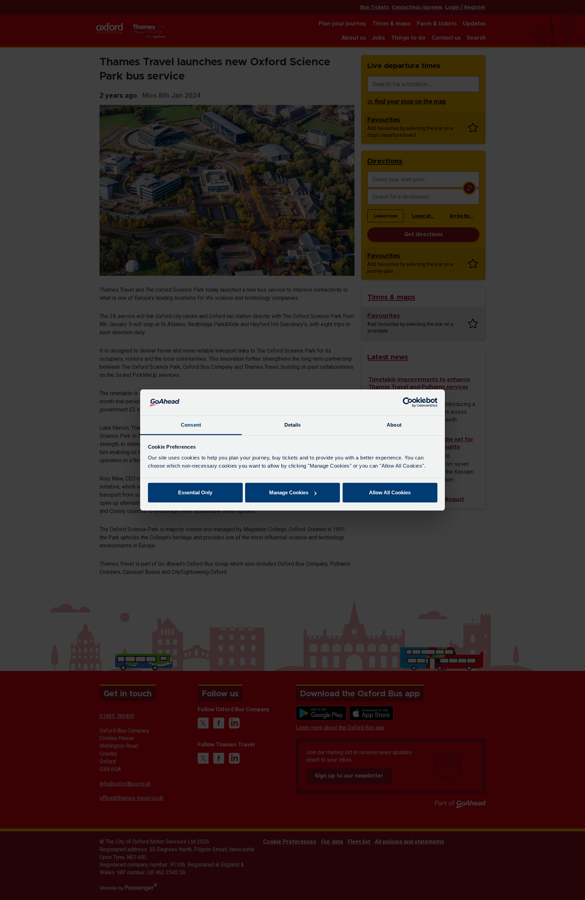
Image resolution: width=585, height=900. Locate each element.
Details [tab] (292, 425)
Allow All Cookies (390, 492)
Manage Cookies (288, 492)
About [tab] (394, 425)
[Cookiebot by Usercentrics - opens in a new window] (407, 403)
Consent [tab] (191, 425)
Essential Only (195, 492)
